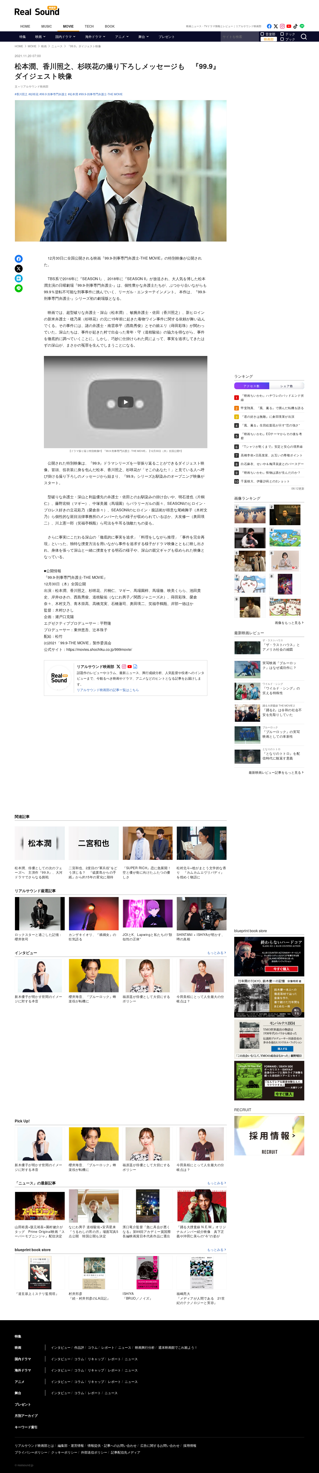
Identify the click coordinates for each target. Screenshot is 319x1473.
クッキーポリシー (64, 1452)
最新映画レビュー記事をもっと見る (275, 772)
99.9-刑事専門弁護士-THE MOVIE (102, 94)
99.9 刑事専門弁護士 (54, 94)
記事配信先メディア (125, 1452)
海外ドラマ (93, 36)
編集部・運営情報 (71, 1445)
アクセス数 (252, 386)
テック (290, 34)
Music (46, 26)
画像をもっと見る (288, 622)
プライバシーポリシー (31, 1452)
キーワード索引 (26, 1427)
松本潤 (74, 94)
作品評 (79, 1347)
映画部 (269, 39)
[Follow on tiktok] (295, 26)
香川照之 (22, 94)
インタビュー (61, 1347)
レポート (107, 1347)
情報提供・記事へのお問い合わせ (112, 1445)
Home (25, 26)
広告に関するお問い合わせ (160, 1445)
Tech (89, 26)
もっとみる (215, 953)
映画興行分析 (145, 1347)
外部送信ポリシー (94, 1452)
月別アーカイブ (26, 1415)
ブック (290, 39)
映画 (38, 36)
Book (110, 26)
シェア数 (286, 386)
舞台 (141, 36)
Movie (68, 26)
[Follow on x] (275, 26)
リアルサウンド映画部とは (34, 1445)
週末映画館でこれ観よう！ (178, 1347)
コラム (93, 1347)
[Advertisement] (191, 10)
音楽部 (270, 34)
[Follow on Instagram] (282, 26)
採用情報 (189, 1445)
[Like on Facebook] (269, 26)
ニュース (124, 1347)
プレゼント (167, 36)
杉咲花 (34, 94)
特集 (22, 36)
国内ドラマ (63, 36)
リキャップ (96, 1358)
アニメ (120, 36)
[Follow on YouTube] (289, 26)
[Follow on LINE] (302, 26)
